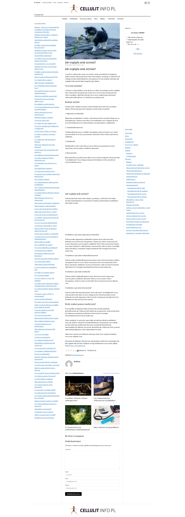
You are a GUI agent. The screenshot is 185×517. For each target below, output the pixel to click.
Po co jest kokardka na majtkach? (45, 248)
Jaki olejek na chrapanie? (43, 409)
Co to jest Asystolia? (41, 334)
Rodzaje (64, 19)
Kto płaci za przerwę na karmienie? (46, 302)
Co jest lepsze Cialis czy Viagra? (45, 131)
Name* (67, 472)
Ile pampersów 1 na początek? (45, 64)
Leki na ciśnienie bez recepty (136, 216)
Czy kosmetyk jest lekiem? (43, 250)
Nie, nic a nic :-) (133, 44)
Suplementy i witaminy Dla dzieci (137, 233)
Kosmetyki (111, 19)
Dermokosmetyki (132, 185)
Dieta (96, 19)
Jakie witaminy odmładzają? (44, 83)
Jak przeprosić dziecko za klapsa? (45, 362)
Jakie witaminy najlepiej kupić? (45, 206)
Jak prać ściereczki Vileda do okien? (46, 259)
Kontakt (66, 2)
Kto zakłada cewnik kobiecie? (44, 104)
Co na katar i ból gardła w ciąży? (45, 226)
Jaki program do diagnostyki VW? (46, 77)
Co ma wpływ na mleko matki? (45, 390)
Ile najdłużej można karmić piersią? (46, 155)
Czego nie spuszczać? (41, 120)
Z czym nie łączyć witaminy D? (45, 348)
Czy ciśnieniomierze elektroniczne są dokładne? (104, 399)
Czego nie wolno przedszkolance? (46, 215)
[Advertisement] (47, 455)
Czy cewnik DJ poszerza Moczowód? (46, 373)
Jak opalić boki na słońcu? (43, 168)
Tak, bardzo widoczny (135, 37)
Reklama (59, 2)
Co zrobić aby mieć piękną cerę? (45, 123)
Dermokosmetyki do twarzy (136, 194)
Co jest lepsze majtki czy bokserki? (46, 234)
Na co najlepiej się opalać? (43, 245)
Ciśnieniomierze (79, 355)
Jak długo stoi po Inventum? (44, 418)
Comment (67, 449)
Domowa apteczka (132, 205)
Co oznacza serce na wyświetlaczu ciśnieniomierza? (77, 428)
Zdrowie (128, 159)
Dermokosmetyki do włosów (137, 197)
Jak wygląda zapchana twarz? (44, 321)
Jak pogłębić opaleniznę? (43, 56)
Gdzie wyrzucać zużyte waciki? (45, 415)
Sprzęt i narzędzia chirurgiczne (137, 230)
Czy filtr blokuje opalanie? (43, 379)
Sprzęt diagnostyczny (133, 227)
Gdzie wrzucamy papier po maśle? (46, 401)
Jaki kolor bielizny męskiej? (43, 117)
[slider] (71, 350)
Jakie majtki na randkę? (42, 242)
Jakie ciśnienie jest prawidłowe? (106, 427)
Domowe (129, 153)
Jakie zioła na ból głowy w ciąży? (45, 212)
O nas (54, 2)
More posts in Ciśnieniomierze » (111, 373)
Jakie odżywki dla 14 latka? (43, 382)
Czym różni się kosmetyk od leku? (46, 209)
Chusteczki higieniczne (134, 171)
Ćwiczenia (120, 19)
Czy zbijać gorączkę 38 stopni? (45, 376)
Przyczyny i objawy (86, 19)
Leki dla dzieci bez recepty (135, 213)
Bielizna (129, 162)
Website (67, 485)
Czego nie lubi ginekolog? (43, 299)
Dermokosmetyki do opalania (137, 191)
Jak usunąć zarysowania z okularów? (46, 203)
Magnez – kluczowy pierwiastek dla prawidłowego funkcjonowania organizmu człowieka (46, 29)
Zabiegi (102, 19)
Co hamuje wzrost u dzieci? (43, 412)
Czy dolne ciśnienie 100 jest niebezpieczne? (76, 399)
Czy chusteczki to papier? (43, 80)
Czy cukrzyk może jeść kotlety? (45, 393)
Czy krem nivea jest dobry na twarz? (47, 365)
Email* (67, 478)
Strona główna (47, 2)
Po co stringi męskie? (41, 275)
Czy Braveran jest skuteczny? (44, 171)
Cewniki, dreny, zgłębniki (134, 165)
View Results (137, 53)
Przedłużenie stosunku (134, 224)
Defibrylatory (131, 179)
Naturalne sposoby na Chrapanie (137, 222)
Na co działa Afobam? (41, 179)
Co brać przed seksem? (42, 337)
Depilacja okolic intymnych (135, 182)
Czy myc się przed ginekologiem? (45, 223)
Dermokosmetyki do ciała (136, 188)
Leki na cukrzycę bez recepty (136, 219)
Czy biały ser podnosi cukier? (44, 272)
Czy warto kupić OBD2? (42, 261)
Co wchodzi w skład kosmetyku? (45, 351)
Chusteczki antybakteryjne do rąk (137, 168)
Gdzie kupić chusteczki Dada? (44, 264)
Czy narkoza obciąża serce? (43, 340)
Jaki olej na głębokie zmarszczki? (45, 96)
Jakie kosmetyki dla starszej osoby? (46, 318)
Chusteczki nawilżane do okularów (138, 174)
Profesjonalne (131, 156)
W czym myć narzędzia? (42, 315)
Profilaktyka (73, 19)
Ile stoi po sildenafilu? (42, 354)
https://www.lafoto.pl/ (77, 346)
